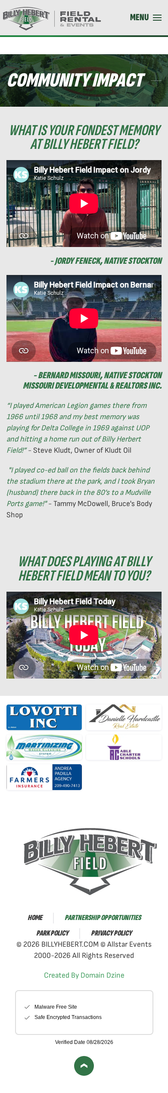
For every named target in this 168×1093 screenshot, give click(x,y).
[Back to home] (54, 18)
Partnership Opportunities (103, 917)
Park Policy (52, 933)
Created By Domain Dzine (84, 975)
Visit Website (35, 717)
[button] (146, 18)
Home (35, 917)
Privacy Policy (111, 933)
